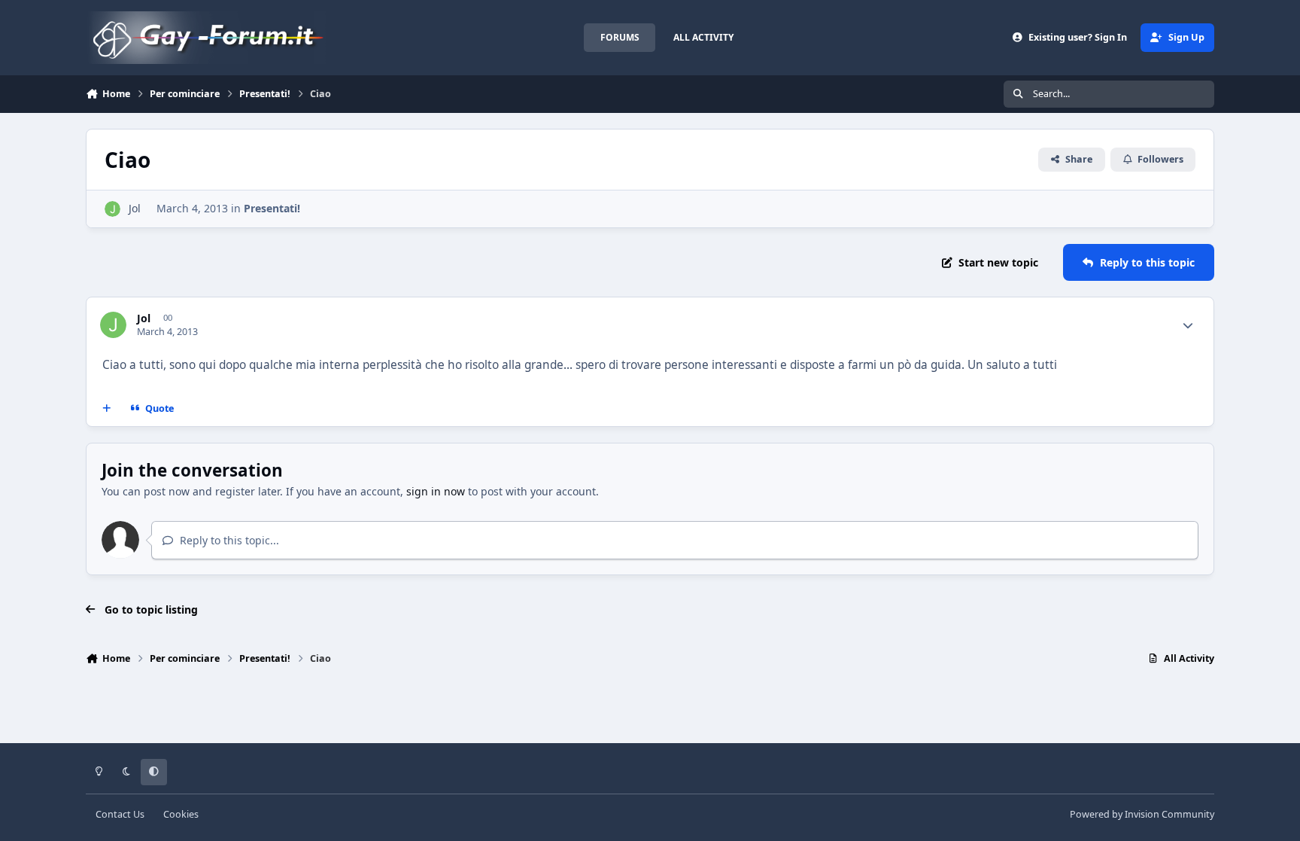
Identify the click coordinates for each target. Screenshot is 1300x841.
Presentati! (272, 208)
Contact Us (120, 814)
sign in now (435, 491)
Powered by (1142, 814)
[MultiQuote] (107, 409)
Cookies (181, 814)
